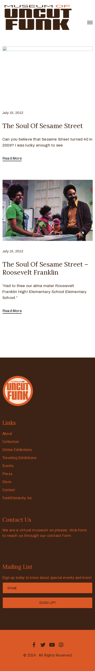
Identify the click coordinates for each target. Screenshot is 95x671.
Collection (10, 442)
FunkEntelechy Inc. (17, 498)
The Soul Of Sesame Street (42, 126)
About (7, 433)
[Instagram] (61, 645)
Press (7, 474)
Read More (12, 158)
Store (6, 482)
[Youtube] (52, 645)
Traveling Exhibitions (19, 458)
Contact (8, 490)
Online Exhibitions (17, 450)
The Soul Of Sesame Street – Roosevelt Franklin (45, 268)
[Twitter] (43, 645)
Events (8, 466)
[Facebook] (34, 645)
